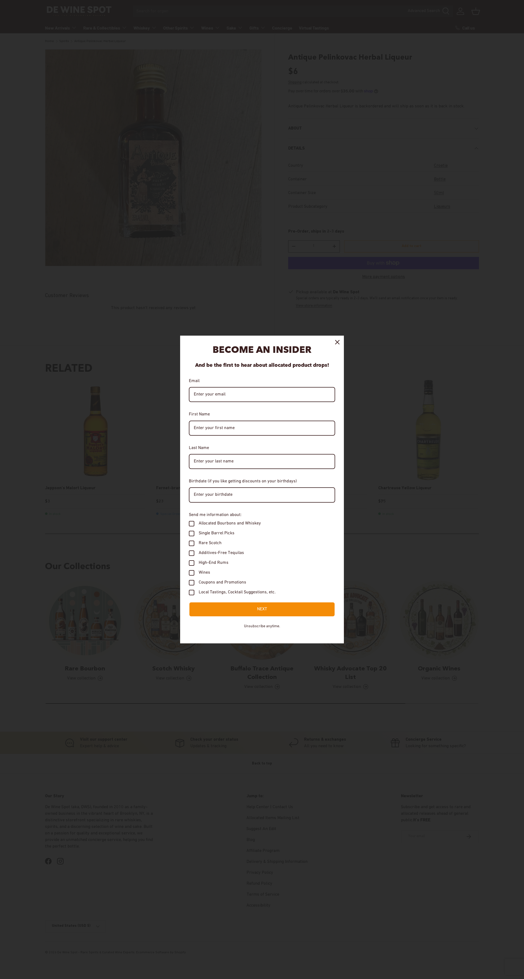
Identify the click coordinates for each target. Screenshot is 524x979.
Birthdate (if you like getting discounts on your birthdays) (243, 481)
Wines (204, 572)
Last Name (199, 448)
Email (194, 381)
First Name (199, 414)
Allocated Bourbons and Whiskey (230, 523)
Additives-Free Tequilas (221, 553)
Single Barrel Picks (216, 533)
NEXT (262, 609)
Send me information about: (215, 515)
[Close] (337, 342)
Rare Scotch (210, 543)
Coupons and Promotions (222, 582)
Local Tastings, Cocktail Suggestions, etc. (237, 592)
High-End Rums (213, 563)
